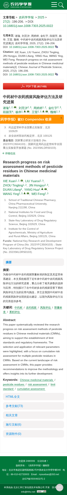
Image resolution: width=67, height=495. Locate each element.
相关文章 (12, 415)
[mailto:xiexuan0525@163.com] (15, 107)
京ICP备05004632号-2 (33, 479)
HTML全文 (13, 396)
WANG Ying (11, 194)
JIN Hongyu (36, 185)
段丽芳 (7, 112)
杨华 (18, 112)
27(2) (7, 21)
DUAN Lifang (12, 189)
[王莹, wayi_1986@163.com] (43, 111)
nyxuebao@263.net (49, 474)
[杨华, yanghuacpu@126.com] (25, 111)
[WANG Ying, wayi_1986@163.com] (24, 193)
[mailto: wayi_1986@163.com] (28, 193)
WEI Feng (38, 194)
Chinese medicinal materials (37, 379)
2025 (41, 17)
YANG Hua (31, 189)
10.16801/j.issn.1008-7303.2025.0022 (28, 25)
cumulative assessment (31, 388)
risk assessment (38, 384)
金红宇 (52, 108)
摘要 (9, 262)
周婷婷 (38, 108)
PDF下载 (36, 86)
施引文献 (13, 424)
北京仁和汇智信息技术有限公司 (29, 487)
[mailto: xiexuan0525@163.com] (21, 180)
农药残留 (31, 307)
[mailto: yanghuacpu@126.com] (45, 189)
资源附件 (13, 433)
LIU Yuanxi (32, 181)
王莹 (35, 112)
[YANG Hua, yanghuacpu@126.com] (42, 189)
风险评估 (45, 307)
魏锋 (53, 112)
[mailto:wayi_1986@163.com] (46, 111)
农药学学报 (26, 17)
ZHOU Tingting (13, 185)
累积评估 (14, 311)
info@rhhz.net (28, 492)
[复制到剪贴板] (56, 46)
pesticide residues (14, 384)
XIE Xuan (9, 181)
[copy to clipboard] (56, 73)
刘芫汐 (23, 108)
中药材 (19, 307)
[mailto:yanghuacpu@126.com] (28, 111)
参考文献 (14, 406)
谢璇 (6, 108)
